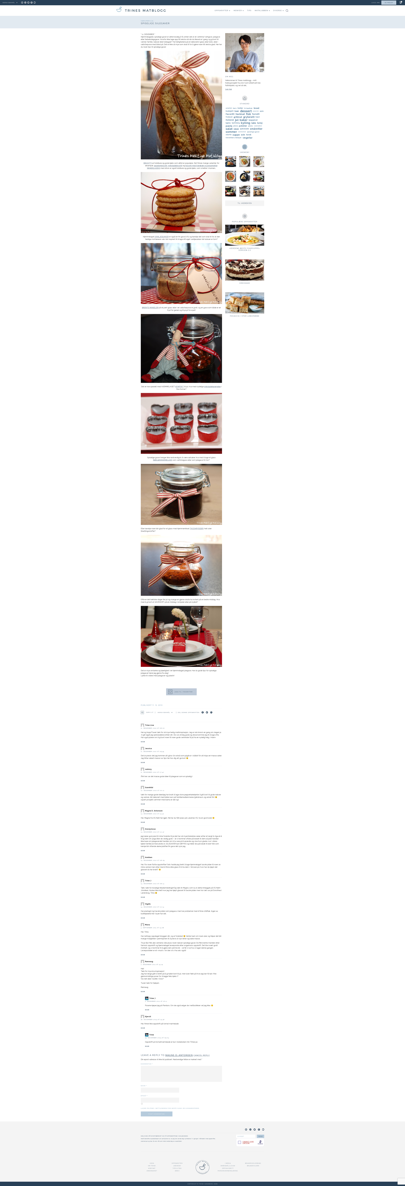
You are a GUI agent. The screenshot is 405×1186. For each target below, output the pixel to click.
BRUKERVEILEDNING (253, 1163)
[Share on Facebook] (203, 712)
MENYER (238, 10)
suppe (236, 134)
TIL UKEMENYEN (245, 203)
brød (256, 108)
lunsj (260, 123)
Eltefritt (256, 111)
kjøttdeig (236, 123)
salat (229, 128)
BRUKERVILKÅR (253, 1165)
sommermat (242, 131)
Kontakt (151, 1168)
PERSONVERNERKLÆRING (228, 1171)
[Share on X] (207, 712)
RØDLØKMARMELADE (162, 460)
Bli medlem (389, 2)
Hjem (143, 21)
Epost (144, 1096)
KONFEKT (179, 387)
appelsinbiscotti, (161, 166)
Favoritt (230, 114)
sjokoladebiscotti (175, 166)
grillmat (238, 117)
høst (258, 117)
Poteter (243, 126)
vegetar (248, 137)
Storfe (229, 135)
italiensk (230, 120)
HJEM (152, 1163)
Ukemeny (177, 1165)
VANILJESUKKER (162, 237)
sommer (231, 131)
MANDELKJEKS (153, 168)
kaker (244, 119)
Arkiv (177, 1171)
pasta (229, 125)
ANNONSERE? (152, 1171)
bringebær (248, 108)
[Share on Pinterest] (211, 712)
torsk (248, 135)
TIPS (249, 10)
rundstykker (258, 126)
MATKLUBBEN (261, 10)
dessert (246, 111)
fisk (248, 114)
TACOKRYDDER (197, 529)
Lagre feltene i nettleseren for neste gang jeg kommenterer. (170, 1108)
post (148, 21)
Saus (236, 128)
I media (228, 1163)
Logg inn (375, 2)
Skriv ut (149, 712)
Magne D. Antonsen (179, 1055)
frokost (229, 117)
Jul (152, 21)
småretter (256, 128)
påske (250, 126)
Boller (240, 108)
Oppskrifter (221, 10)
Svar (143, 742)
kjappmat (253, 120)
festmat (240, 114)
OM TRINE (152, 1165)
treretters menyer (234, 138)
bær (237, 111)
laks (253, 123)
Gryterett (249, 117)
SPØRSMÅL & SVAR (228, 1165)
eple (262, 111)
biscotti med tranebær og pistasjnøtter (201, 166)
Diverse (277, 10)
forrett (256, 114)
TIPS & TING (177, 1168)
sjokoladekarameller (212, 387)
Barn (235, 108)
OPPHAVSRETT (228, 1168)
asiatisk (229, 108)
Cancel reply (202, 1055)
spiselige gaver (253, 132)
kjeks (228, 123)
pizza (235, 126)
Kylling (245, 122)
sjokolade (244, 129)
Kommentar (147, 1064)
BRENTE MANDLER (150, 308)
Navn (144, 1085)
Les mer (228, 89)
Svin (243, 134)
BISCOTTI (148, 163)
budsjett (230, 111)
